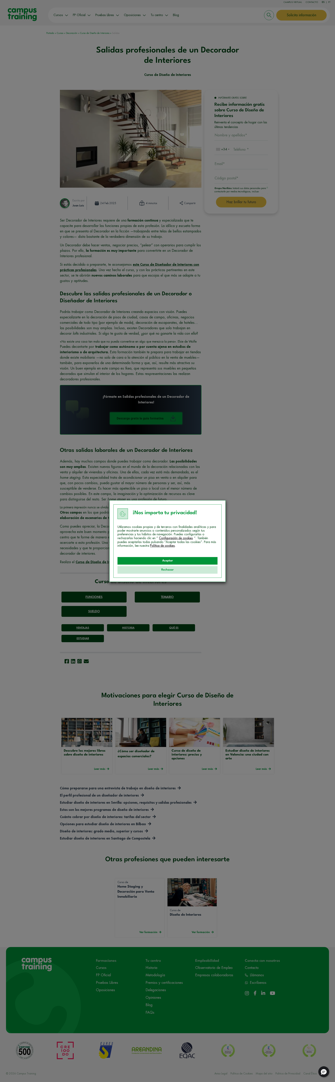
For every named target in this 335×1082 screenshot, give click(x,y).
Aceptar (167, 560)
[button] (323, 1071)
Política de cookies (162, 545)
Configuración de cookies (176, 538)
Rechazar (167, 569)
